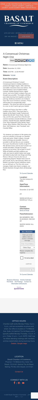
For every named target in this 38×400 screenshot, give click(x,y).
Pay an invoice (11, 36)
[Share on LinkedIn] (33, 60)
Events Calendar (25, 280)
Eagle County (18, 6)
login (21, 397)
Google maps (22, 343)
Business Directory (13, 280)
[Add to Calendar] (21, 60)
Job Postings (18, 281)
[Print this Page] (16, 60)
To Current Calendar (26, 173)
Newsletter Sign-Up (24, 33)
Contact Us (27, 281)
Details (13, 343)
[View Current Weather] (24, 60)
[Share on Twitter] (30, 60)
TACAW (13, 75)
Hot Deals (10, 281)
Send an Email (24, 210)
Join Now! (26, 36)
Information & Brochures (19, 283)
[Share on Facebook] (27, 60)
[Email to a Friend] (19, 60)
